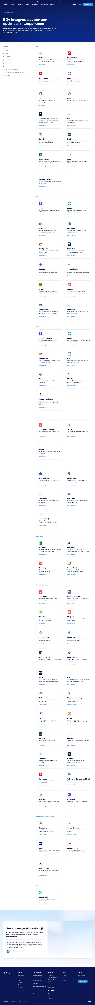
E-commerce (36, 988)
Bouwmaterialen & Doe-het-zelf (39, 986)
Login (80, 4)
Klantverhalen (51, 987)
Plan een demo (87, 4)
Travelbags (50, 975)
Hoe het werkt (21, 975)
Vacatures (65, 980)
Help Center (50, 998)
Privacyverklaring (14, 1001)
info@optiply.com (81, 975)
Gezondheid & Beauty (37, 990)
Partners (65, 977)
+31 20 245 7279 (81, 977)
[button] (14, 4)
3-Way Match (21, 990)
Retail (34, 993)
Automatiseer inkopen (37, 975)
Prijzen (19, 980)
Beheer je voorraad (37, 980)
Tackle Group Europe (52, 977)
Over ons (65, 975)
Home (4, 12)
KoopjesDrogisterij (52, 979)
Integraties (20, 977)
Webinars (50, 995)
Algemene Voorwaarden (24, 1001)
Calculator (20, 982)
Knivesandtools (51, 985)
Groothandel (35, 992)
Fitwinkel (50, 983)
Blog (49, 993)
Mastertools (50, 981)
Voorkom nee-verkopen (38, 977)
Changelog (20, 984)
